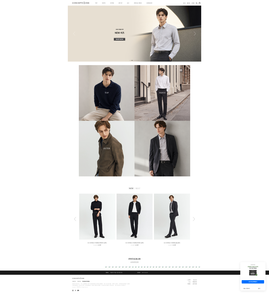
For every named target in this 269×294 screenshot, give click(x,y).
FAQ (190, 282)
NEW (131, 188)
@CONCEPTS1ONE (135, 262)
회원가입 (188, 3)
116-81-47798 (81, 285)
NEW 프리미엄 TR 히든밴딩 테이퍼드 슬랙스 (97, 243)
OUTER (112, 3)
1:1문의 (189, 280)
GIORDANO (149, 3)
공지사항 (195, 284)
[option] (97, 220)
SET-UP (120, 3)
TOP (96, 3)
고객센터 (192, 3)
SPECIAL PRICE (138, 3)
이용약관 (79, 281)
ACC (128, 3)
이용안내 (74, 281)
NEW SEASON (145, 272)
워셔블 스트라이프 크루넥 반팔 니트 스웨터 (172, 243)
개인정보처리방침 (86, 281)
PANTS (103, 3)
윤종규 (128, 283)
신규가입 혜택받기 (253, 282)
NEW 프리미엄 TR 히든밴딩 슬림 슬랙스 (134, 243)
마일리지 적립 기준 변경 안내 (116, 272)
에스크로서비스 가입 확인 (120, 285)
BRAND (195, 280)
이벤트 (189, 284)
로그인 (184, 3)
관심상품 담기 (113, 195)
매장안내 (195, 282)
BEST (138, 188)
